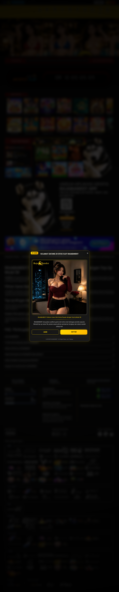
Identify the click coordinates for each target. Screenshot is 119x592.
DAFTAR (73, 332)
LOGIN (45, 332)
